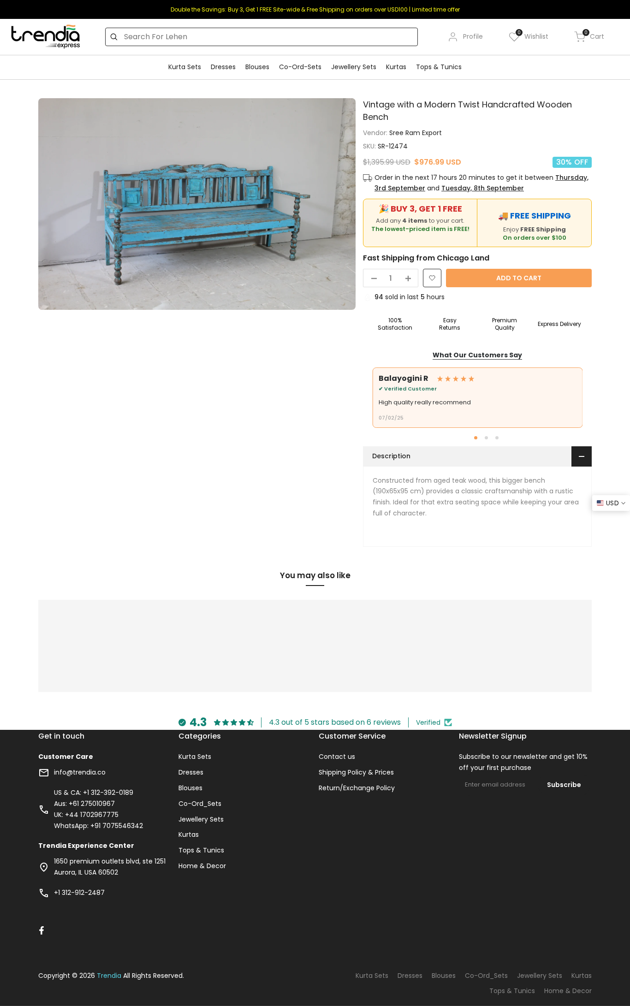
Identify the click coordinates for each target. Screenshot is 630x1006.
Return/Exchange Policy (357, 788)
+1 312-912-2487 (79, 892)
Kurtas (188, 834)
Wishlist (532, 36)
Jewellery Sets (201, 819)
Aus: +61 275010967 (84, 803)
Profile (473, 36)
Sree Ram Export (415, 132)
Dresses (190, 772)
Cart (594, 36)
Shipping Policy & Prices (356, 772)
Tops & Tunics (201, 850)
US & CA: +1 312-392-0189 (93, 792)
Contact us (337, 756)
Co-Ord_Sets (199, 803)
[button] (432, 278)
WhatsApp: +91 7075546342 (98, 825)
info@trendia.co (80, 772)
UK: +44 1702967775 (86, 814)
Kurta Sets (194, 756)
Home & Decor (202, 865)
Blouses (190, 788)
